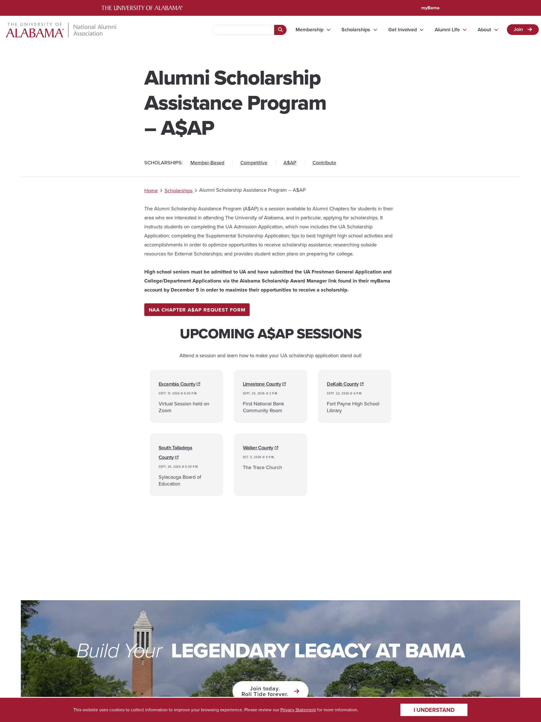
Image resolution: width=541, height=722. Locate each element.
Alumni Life (447, 29)
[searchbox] (243, 30)
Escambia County (177, 384)
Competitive (253, 162)
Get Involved (402, 29)
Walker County (258, 447)
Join (518, 29)
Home (151, 190)
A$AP (289, 162)
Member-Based (207, 162)
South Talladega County (175, 452)
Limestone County (262, 384)
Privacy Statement (298, 709)
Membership (309, 29)
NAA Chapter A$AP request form (197, 309)
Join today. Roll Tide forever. (265, 691)
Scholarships (356, 29)
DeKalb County (342, 384)
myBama (430, 8)
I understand (434, 710)
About (484, 29)
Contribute (324, 162)
